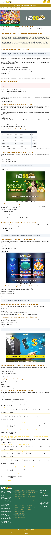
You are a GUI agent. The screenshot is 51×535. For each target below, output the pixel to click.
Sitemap (25, 530)
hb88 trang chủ (20, 314)
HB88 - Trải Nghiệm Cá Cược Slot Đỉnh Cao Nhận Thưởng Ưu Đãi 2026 (20, 517)
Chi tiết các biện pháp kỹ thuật (7, 101)
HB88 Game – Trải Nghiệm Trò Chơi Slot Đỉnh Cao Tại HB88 (20, 513)
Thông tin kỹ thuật (5, 169)
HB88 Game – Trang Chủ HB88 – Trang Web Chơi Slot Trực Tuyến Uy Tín (18, 473)
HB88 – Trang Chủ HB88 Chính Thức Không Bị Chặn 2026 (14, 422)
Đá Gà (28, 503)
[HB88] (7, 2)
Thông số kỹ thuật (5, 376)
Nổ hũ (28, 498)
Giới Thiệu (29, 509)
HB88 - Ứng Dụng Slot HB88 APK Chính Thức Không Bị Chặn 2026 (16, 407)
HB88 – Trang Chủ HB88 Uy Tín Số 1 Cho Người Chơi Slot (14, 451)
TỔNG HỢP (29, 505)
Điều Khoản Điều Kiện (31, 507)
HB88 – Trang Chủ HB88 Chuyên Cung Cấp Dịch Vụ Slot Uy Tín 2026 (20, 515)
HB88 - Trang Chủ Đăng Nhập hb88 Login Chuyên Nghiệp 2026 (15, 458)
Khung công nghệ (5, 251)
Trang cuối (10, 480)
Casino (28, 494)
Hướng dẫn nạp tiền (31, 490)
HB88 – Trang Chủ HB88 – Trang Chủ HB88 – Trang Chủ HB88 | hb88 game (18, 466)
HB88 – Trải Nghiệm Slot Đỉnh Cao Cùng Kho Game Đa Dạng (15, 414)
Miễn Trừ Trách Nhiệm (31, 496)
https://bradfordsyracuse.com (45, 493)
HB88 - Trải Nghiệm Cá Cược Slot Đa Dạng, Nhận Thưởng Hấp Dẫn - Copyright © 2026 (21, 429)
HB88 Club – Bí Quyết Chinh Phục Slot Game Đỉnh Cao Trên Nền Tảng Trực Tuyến (20, 511)
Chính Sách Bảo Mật (31, 492)
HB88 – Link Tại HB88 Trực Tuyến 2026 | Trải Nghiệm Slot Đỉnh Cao (17, 444)
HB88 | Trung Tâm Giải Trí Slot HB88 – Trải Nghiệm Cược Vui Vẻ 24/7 (20, 509)
